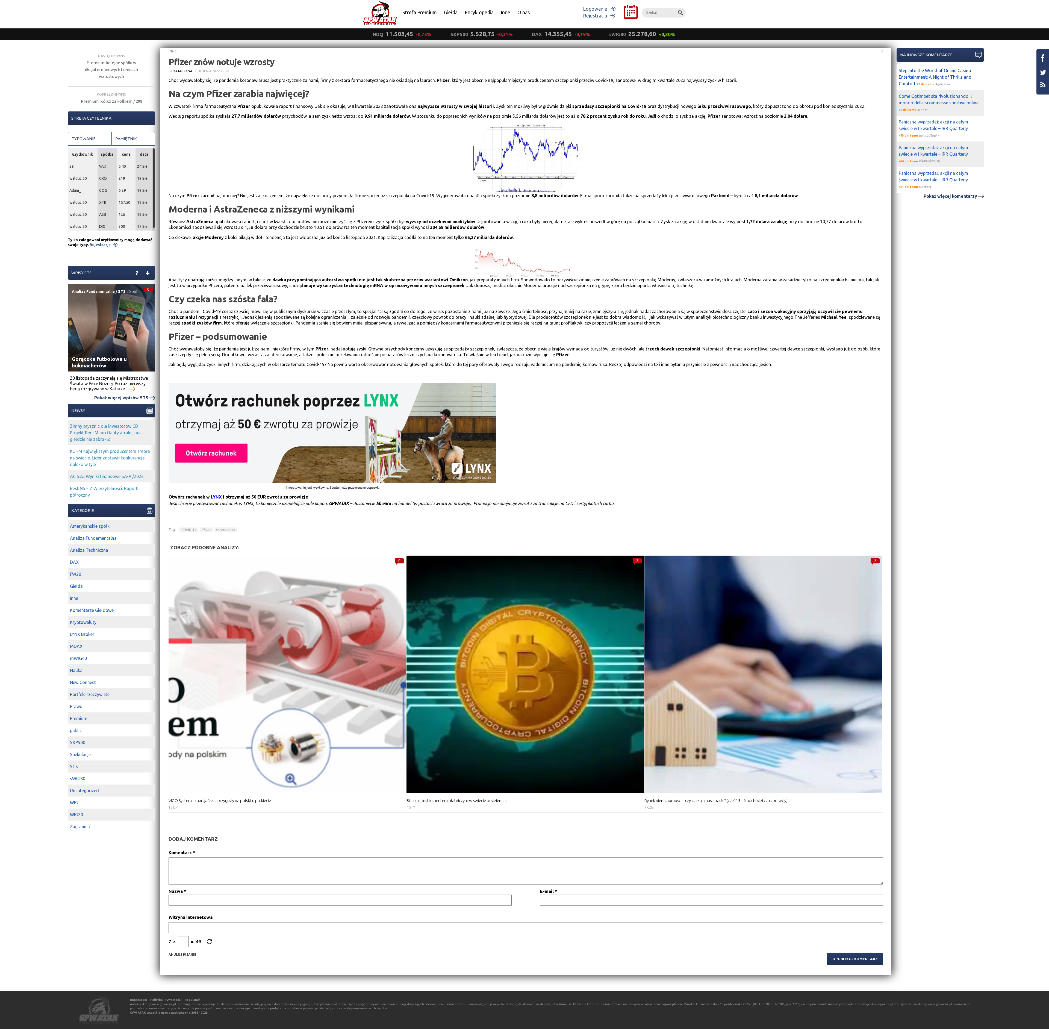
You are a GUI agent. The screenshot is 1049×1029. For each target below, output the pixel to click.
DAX (74, 562)
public (76, 730)
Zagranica (80, 826)
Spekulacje (80, 754)
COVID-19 (188, 530)
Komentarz (182, 852)
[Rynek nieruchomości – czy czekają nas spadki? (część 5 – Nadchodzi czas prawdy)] (763, 674)
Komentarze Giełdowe (92, 610)
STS (122, 291)
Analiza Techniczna (89, 550)
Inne (505, 12)
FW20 (75, 574)
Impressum (138, 999)
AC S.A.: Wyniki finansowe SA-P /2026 (107, 476)
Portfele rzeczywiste (90, 694)
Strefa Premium (419, 12)
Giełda (451, 12)
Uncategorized (84, 790)
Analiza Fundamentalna (93, 291)
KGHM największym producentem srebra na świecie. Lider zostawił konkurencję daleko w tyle (110, 458)
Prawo (76, 706)
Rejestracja (595, 15)
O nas (523, 12)
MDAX (76, 646)
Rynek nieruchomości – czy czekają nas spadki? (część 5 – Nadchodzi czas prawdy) (716, 800)
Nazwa (177, 891)
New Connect (83, 682)
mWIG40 (78, 658)
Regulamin (193, 999)
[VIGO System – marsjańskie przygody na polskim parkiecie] (287, 674)
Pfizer (206, 530)
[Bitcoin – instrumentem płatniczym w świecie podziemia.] (525, 674)
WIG (74, 802)
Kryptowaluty (83, 622)
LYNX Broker (82, 634)
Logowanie (595, 8)
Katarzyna (182, 71)
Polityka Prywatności (165, 999)
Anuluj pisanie (182, 954)
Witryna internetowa (191, 917)
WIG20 (76, 814)
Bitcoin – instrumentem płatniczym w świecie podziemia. (456, 800)
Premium (78, 718)
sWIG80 (77, 778)
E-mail (548, 891)
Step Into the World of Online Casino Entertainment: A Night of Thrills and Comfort (935, 77)
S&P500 (77, 742)
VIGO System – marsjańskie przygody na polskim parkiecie (220, 800)
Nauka (76, 670)
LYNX (216, 496)
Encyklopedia (479, 12)
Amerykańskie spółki (90, 526)
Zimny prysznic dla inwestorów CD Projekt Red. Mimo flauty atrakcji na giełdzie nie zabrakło (105, 433)
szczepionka (225, 530)
